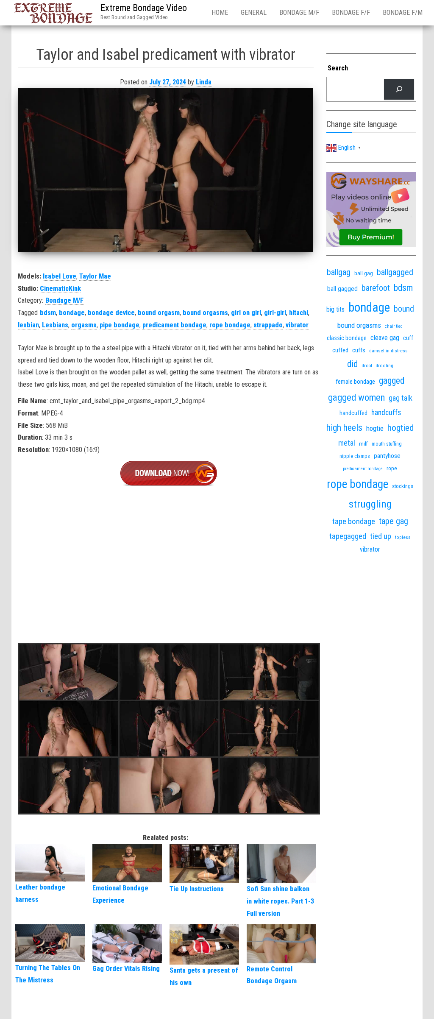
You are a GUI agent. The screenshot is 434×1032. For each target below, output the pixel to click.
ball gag (363, 273)
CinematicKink (60, 288)
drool (367, 365)
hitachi (298, 313)
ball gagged (342, 289)
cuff (408, 338)
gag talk (400, 397)
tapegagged (347, 536)
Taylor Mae (95, 276)
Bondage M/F (299, 12)
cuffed (340, 350)
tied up (380, 536)
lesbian (28, 325)
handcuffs (386, 412)
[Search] (399, 89)
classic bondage (347, 338)
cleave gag (384, 338)
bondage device (111, 313)
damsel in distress (388, 351)
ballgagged (395, 272)
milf (363, 444)
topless (403, 537)
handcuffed (353, 413)
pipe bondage (119, 325)
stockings (402, 486)
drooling (384, 365)
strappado (268, 325)
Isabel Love (59, 276)
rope (392, 468)
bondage (72, 313)
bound (404, 309)
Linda (203, 82)
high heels (344, 427)
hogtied (400, 427)
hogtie (375, 428)
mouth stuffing (387, 444)
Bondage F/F (351, 12)
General (254, 12)
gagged (391, 380)
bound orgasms (205, 313)
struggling (370, 504)
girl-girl (275, 313)
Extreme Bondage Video (143, 8)
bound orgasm (159, 313)
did (352, 364)
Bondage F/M (403, 12)
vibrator (297, 325)
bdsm (48, 313)
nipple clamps (354, 456)
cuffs (358, 350)
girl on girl (246, 313)
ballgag (339, 272)
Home (219, 12)
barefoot (376, 288)
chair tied (394, 326)
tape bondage (353, 521)
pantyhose (387, 456)
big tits (335, 309)
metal (346, 442)
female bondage (355, 381)
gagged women (356, 397)
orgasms (84, 325)
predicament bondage (174, 325)
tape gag (393, 521)
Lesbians (55, 325)
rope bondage (229, 325)
